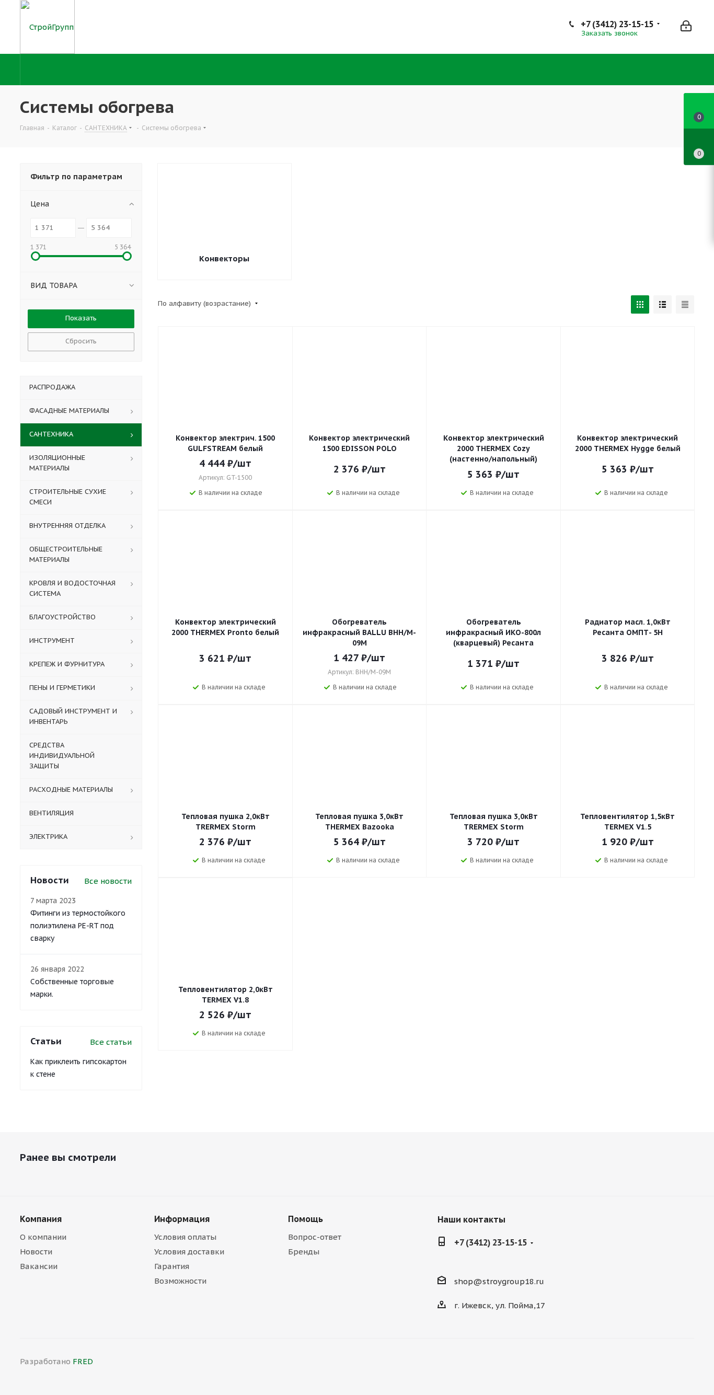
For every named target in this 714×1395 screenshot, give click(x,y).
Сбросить (81, 341)
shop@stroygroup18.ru (499, 1281)
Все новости (108, 881)
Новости (36, 1251)
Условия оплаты (185, 1237)
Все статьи (111, 1042)
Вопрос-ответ (314, 1237)
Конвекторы (224, 258)
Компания (41, 1219)
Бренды (303, 1251)
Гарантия (171, 1266)
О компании (43, 1237)
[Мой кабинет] (686, 26)
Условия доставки (189, 1251)
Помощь (305, 1219)
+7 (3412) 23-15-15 (617, 24)
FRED (83, 1361)
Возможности (180, 1281)
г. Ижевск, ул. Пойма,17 (499, 1305)
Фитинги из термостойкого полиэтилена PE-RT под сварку (77, 925)
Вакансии (38, 1266)
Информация (182, 1219)
